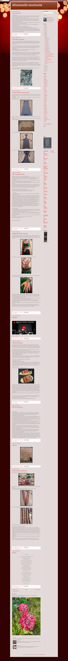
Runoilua (45, 109)
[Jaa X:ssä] (25, 34)
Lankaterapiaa (46, 222)
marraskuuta (47, 39)
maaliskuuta (46, 48)
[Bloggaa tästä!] (24, 34)
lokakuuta (46, 40)
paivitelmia (45, 219)
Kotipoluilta (45, 187)
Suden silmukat (46, 158)
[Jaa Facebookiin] (26, 34)
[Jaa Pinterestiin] (27, 34)
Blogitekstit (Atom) (16, 591)
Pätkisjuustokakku (46, 191)
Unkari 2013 (46, 117)
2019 (45, 33)
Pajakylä (45, 102)
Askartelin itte (46, 194)
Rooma (45, 107)
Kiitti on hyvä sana (16, 13)
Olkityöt (45, 101)
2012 (45, 68)
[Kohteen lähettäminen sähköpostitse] (23, 34)
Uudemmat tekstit (14, 589)
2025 (45, 26)
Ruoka (45, 110)
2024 (45, 27)
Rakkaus (14, 552)
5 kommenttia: (21, 228)
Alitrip (45, 75)
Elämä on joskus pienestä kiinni (19, 470)
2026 (45, 25)
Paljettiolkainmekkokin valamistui (20, 233)
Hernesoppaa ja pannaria (18, 39)
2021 (45, 31)
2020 (45, 32)
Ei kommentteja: (21, 338)
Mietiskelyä (19, 548)
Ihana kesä (14, 637)
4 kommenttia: (21, 401)
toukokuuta (46, 46)
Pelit (44, 103)
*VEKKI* (45, 162)
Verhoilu (45, 120)
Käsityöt (16, 170)
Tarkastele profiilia (49, 21)
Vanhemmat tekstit (37, 589)
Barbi (45, 77)
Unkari (45, 116)
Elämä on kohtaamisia (17, 407)
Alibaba (45, 74)
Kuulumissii (45, 212)
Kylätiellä (45, 197)
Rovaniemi (45, 108)
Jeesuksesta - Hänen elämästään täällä (46, 155)
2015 (45, 65)
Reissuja (45, 105)
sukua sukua (46, 113)
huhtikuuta (46, 47)
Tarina (45, 114)
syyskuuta (46, 41)
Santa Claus (46, 111)
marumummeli (50, 17)
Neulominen (46, 99)
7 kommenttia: (21, 312)
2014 (45, 66)
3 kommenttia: (21, 547)
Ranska (45, 104)
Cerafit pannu (19, 645)
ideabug (37, 654)
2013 (45, 67)
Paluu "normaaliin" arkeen (18, 174)
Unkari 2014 (46, 118)
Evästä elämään (17, 587)
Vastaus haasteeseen (47, 119)
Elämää (16, 35)
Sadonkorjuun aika (46, 173)
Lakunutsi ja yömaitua (17, 343)
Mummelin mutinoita (27, 5)
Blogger (44, 654)
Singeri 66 (45, 112)
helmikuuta (46, 49)
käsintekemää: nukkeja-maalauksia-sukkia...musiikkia (46, 168)
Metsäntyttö (45, 153)
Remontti (45, 106)
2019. (44, 216)
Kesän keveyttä (45, 188)
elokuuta (46, 42)
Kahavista (14, 445)
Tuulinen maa (53, 152)
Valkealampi (45, 170)
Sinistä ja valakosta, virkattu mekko (20, 92)
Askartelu (45, 76)
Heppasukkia (19, 640)
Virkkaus (19, 170)
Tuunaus (45, 115)
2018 (45, 34)
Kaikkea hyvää (46, 172)
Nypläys (45, 100)
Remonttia (14, 317)
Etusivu (26, 589)
